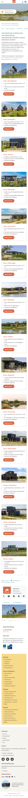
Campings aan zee (8, 697)
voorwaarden (16, 795)
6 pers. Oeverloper (9, 226)
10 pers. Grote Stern (9, 485)
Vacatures (5, 770)
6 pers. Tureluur (8, 154)
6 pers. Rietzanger (9, 189)
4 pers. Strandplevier (10, 81)
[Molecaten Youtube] (24, 596)
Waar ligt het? (6, 580)
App (4, 742)
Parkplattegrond (16, 580)
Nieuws (4, 738)
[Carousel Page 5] (15, 76)
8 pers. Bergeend (8, 375)
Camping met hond (8, 693)
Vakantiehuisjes (8, 673)
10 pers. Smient (8, 559)
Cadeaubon (7, 661)
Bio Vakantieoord (8, 667)
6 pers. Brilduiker (8, 300)
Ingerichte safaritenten (9, 677)
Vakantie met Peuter (9, 711)
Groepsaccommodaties (9, 685)
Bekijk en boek (8, 94)
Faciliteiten (19, 28)
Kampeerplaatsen (8, 681)
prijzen (10, 795)
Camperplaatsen (8, 683)
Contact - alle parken (8, 753)
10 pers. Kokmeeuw (9, 522)
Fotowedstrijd (6, 740)
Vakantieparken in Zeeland (10, 702)
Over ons (5, 734)
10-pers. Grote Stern (13, 59)
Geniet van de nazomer (9, 718)
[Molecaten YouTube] (12, 759)
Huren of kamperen (10, 28)
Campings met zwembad (10, 713)
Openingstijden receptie (9, 582)
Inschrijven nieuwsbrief (8, 755)
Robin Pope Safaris (8, 665)
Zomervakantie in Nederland (11, 709)
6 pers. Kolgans (8, 336)
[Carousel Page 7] (18, 76)
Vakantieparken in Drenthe (10, 699)
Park (3, 28)
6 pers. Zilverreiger (9, 263)
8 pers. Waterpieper (9, 448)
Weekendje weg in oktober (10, 720)
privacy (6, 795)
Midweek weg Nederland (10, 691)
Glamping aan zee (8, 716)
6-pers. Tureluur (15, 57)
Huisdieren (6, 663)
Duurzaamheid (6, 736)
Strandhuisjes (7, 679)
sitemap (21, 795)
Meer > (6, 704)
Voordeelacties (7, 659)
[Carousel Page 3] (12, 76)
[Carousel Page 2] (11, 76)
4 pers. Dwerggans (9, 119)
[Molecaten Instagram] (19, 596)
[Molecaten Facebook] (14, 596)
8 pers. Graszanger (9, 412)
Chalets (6, 675)
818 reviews (6, 631)
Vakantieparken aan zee (9, 695)
